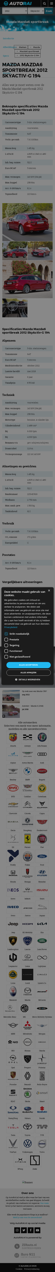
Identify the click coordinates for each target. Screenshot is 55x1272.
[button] (27, 679)
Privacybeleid (10, 627)
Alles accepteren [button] (28, 665)
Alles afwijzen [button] (29, 672)
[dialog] (27, 636)
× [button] (49, 591)
